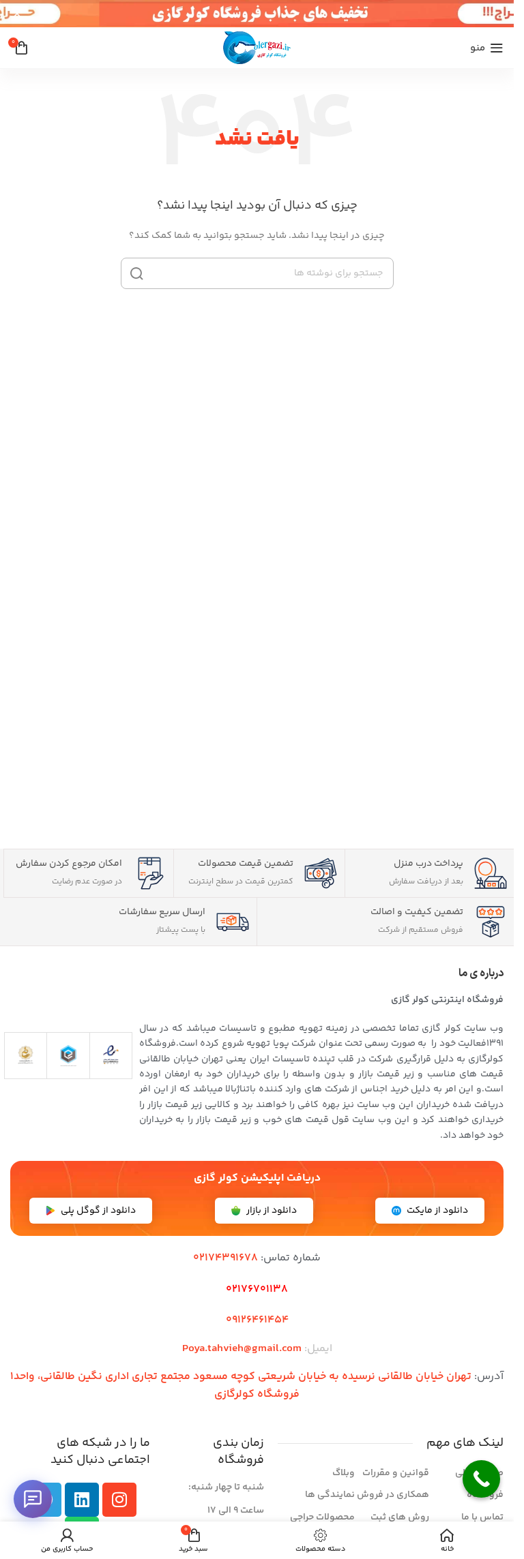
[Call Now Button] (481, 1479)
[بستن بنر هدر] (17, 13)
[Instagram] (119, 1500)
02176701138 (257, 1289)
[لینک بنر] (257, 13)
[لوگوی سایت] (256, 48)
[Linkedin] (82, 1500)
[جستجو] (136, 273)
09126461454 (257, 1320)
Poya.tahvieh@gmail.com (242, 1348)
